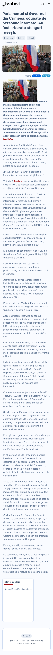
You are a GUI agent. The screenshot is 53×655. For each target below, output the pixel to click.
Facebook (36, 76)
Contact (26, 636)
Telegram (46, 76)
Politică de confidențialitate (26, 643)
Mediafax (8, 139)
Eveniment (8, 38)
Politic (21, 38)
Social (31, 38)
